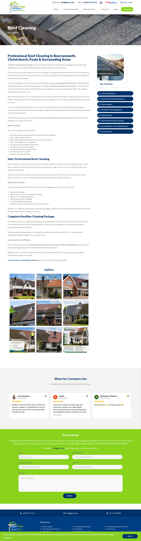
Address (76, 463)
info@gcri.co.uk (67, 2)
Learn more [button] (8, 537)
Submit (69, 496)
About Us (105, 9)
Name (21, 453)
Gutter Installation (71, 9)
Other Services (89, 9)
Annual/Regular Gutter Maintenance (114, 126)
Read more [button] (57, 415)
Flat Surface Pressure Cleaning (112, 121)
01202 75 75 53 (90, 2)
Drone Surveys (106, 131)
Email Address (78, 453)
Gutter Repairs (106, 104)
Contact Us (127, 9)
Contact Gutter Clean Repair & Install (22, 260)
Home (56, 9)
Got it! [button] (130, 536)
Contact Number (25, 463)
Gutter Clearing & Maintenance (112, 99)
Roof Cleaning (106, 115)
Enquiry (22, 473)
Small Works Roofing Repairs (111, 110)
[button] (131, 405)
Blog (116, 9)
